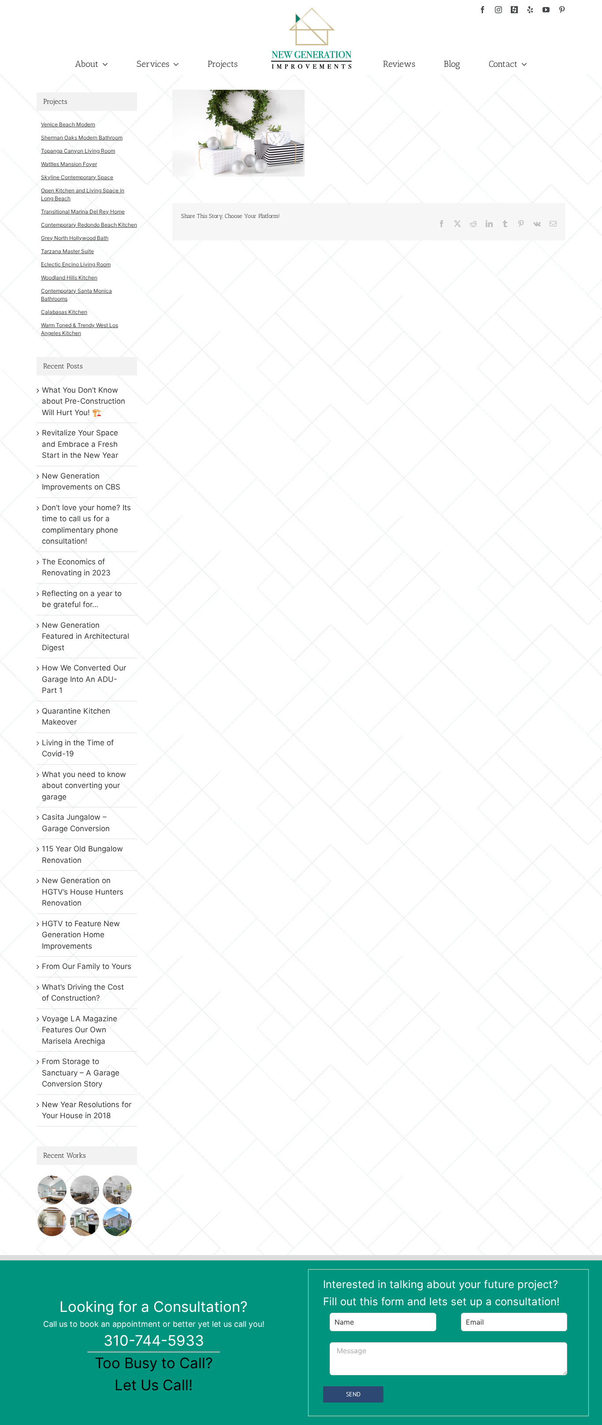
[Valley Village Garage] (117, 1221)
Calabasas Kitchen (64, 312)
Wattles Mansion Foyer (69, 164)
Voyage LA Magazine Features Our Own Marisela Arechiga (79, 1030)
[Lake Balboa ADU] (117, 1190)
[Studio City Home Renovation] (84, 1221)
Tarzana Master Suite (67, 251)
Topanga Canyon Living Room (78, 150)
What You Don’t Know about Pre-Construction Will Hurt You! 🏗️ (83, 401)
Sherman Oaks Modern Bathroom (82, 137)
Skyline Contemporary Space (77, 177)
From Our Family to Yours (86, 966)
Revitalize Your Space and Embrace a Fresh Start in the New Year (80, 444)
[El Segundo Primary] (52, 1190)
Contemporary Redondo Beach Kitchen (89, 224)
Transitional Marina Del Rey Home (83, 211)
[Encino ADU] (84, 1190)
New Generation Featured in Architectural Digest (85, 636)
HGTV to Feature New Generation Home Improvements (81, 934)
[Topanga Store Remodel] (52, 1221)
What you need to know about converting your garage (84, 785)
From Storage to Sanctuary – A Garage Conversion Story (80, 1072)
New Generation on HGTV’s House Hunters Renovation (82, 891)
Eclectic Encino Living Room (76, 264)
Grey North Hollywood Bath (74, 238)
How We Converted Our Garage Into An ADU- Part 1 (84, 679)
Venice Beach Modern (68, 124)
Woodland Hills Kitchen (69, 277)
